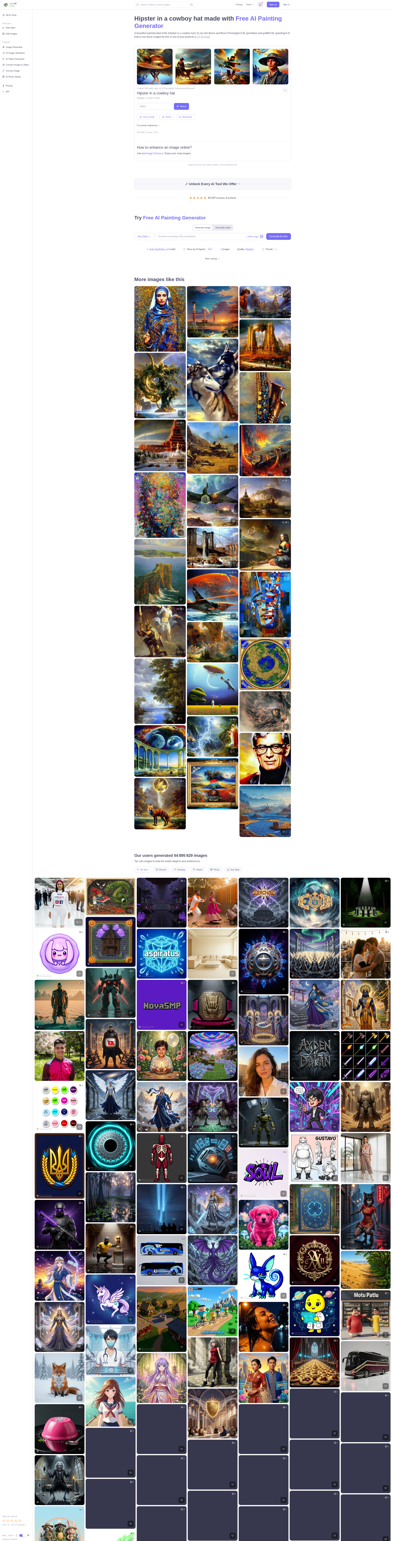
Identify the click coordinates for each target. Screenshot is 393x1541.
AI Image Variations (15, 53)
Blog (4, 1535)
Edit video (10, 27)
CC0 (156, 132)
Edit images (11, 33)
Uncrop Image (13, 70)
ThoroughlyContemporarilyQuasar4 (179, 88)
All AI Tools (11, 15)
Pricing (239, 4)
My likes (144, 869)
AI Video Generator (15, 59)
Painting (140, 98)
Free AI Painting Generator (174, 217)
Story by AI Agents (196, 249)
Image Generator (14, 47)
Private (269, 249)
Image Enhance (154, 153)
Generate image (203, 227)
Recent (162, 869)
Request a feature (9, 1539)
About (10, 1535)
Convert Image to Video (17, 64)
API (7, 91)
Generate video (223, 227)
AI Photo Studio (13, 76)
